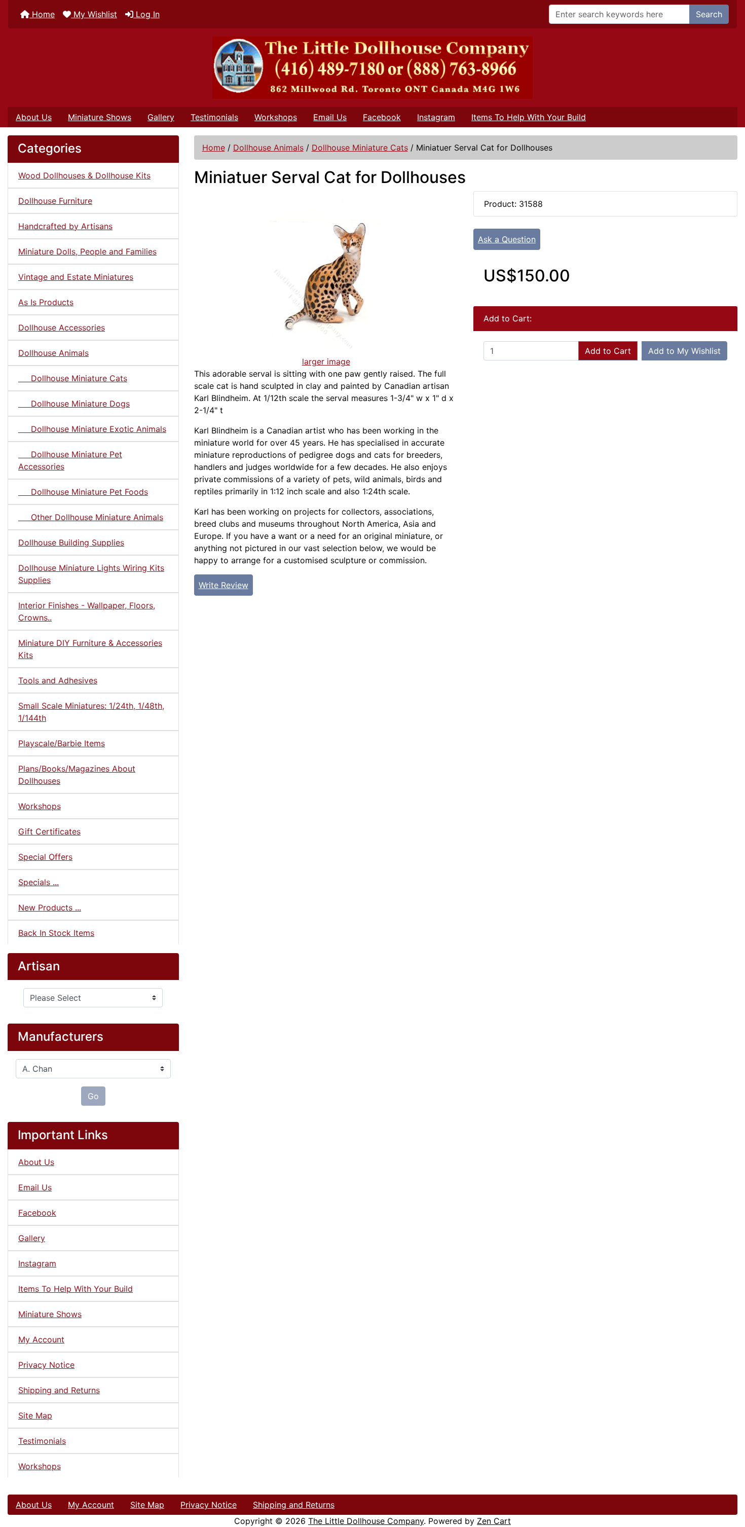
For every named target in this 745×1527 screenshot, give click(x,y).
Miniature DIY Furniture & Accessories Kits (90, 649)
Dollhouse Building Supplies (71, 542)
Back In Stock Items (56, 933)
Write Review (223, 585)
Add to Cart (608, 351)
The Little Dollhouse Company (366, 1521)
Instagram (436, 117)
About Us (34, 117)
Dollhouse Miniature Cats (360, 147)
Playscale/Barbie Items (61, 743)
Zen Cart (494, 1521)
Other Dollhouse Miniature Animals (90, 517)
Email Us (330, 117)
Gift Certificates (49, 831)
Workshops (275, 117)
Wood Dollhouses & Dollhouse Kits (84, 175)
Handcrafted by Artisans (65, 226)
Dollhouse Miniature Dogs (74, 403)
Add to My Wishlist (684, 351)
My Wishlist (94, 14)
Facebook (382, 117)
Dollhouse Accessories (61, 327)
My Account (41, 1339)
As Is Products (45, 302)
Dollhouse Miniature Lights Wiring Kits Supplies (91, 574)
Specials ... (38, 882)
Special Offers (45, 857)
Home (42, 14)
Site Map (35, 1415)
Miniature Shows (99, 117)
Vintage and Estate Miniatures (75, 277)
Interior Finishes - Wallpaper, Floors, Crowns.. (86, 611)
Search (709, 14)
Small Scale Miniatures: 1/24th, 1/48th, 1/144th (91, 712)
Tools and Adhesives (57, 680)
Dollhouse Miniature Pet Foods (83, 492)
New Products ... (49, 907)
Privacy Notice (46, 1365)
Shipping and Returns (59, 1390)
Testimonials (214, 117)
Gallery (160, 117)
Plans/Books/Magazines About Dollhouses (76, 775)
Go (93, 1096)
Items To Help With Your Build (528, 117)
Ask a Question (507, 239)
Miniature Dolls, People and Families (87, 251)
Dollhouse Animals (268, 147)
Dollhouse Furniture (55, 201)
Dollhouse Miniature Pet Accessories (70, 460)
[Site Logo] (372, 68)
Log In (146, 14)
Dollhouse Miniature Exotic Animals (92, 429)
